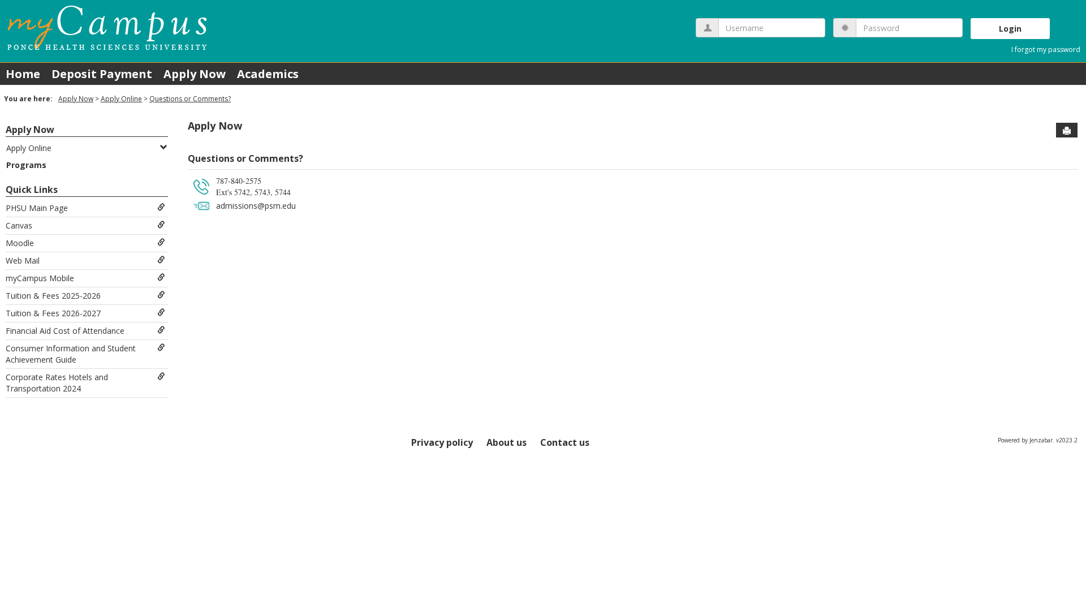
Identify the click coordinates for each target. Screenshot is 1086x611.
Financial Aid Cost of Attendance (65, 330)
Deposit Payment (101, 73)
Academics (268, 73)
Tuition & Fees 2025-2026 (53, 295)
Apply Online (121, 99)
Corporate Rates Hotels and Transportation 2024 (57, 383)
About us (506, 442)
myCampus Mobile (40, 278)
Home (23, 73)
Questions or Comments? (190, 99)
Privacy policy (442, 442)
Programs (26, 165)
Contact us (564, 442)
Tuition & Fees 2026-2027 (53, 313)
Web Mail (23, 260)
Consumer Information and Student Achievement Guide (71, 354)
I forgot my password (1045, 49)
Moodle (20, 243)
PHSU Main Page (37, 208)
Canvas (19, 225)
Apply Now (194, 73)
